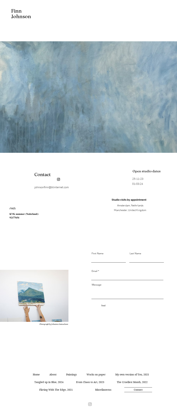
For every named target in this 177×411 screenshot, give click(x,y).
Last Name (135, 253)
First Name (98, 253)
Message (96, 284)
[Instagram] (58, 179)
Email (94, 271)
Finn (17, 11)
